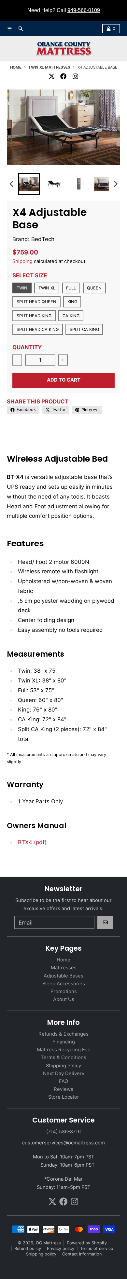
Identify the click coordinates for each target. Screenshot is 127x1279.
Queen (94, 288)
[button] (29, 184)
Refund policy (27, 1248)
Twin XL (46, 288)
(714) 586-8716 (63, 1132)
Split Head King (34, 315)
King (72, 301)
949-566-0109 (83, 10)
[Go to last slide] (12, 184)
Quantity (27, 347)
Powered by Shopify (87, 1242)
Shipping (22, 261)
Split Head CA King (38, 329)
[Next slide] (115, 184)
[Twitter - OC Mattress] (51, 76)
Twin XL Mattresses (49, 67)
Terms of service (96, 1248)
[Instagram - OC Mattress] (75, 76)
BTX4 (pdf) (32, 842)
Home (15, 67)
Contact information (82, 1254)
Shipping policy (41, 1254)
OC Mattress (48, 1242)
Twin (22, 288)
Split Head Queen (36, 301)
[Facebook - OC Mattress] (63, 76)
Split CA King (84, 329)
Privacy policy (60, 1248)
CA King (71, 315)
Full (71, 288)
